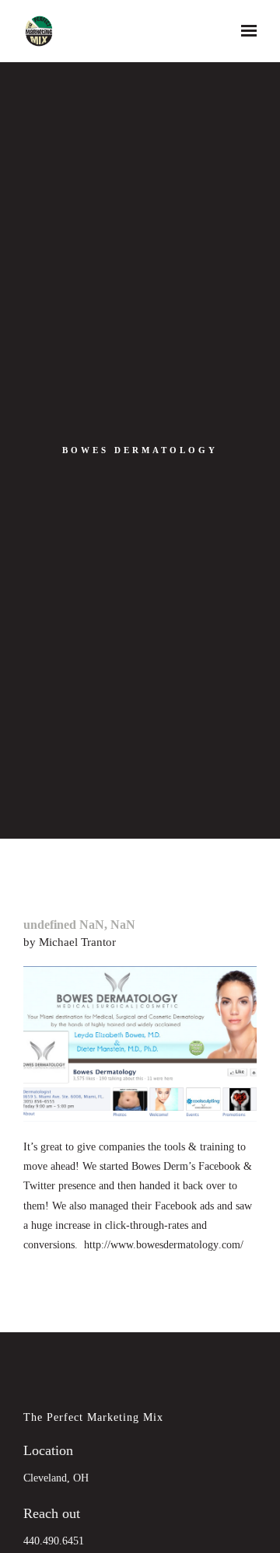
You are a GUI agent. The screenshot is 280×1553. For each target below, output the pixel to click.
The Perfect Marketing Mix (93, 1417)
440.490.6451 (53, 1540)
